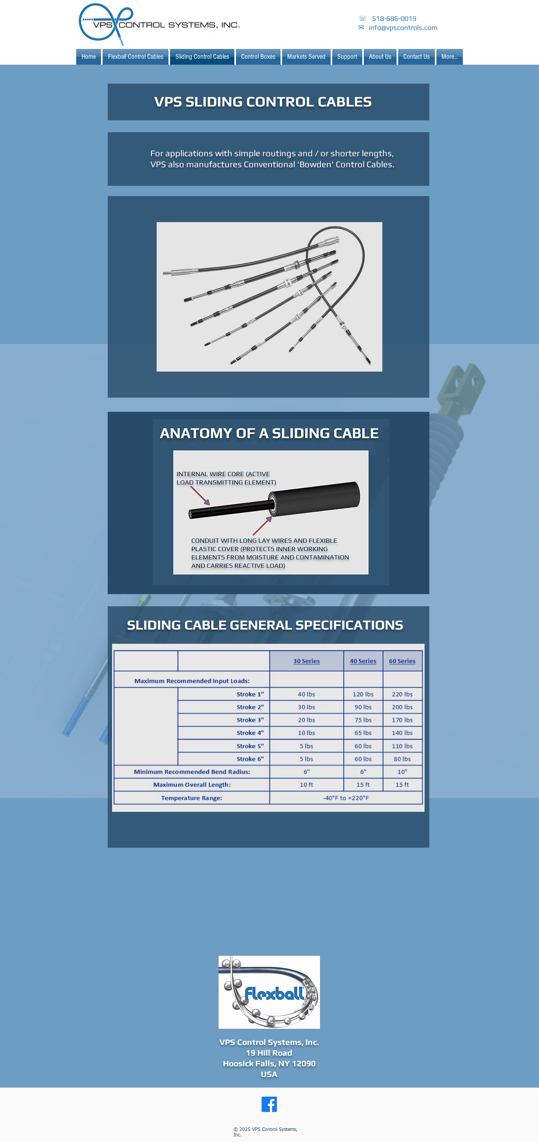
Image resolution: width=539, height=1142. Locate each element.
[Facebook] (269, 1104)
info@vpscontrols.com (403, 27)
